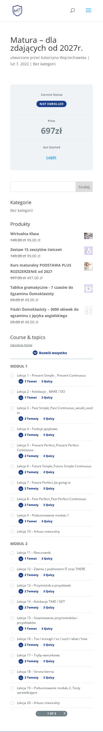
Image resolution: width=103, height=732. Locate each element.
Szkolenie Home (21, 345)
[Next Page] (64, 713)
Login (51, 157)
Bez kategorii (21, 210)
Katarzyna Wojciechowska (63, 57)
